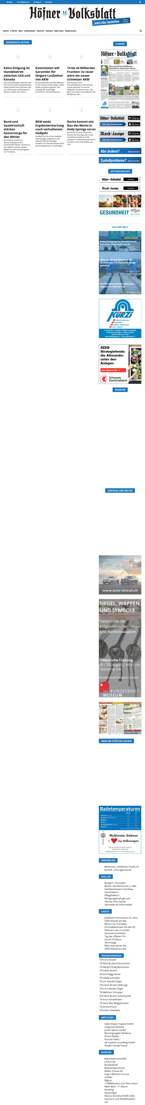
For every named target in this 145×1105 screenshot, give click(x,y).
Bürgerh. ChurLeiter (115, 882)
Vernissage (110, 942)
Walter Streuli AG (114, 1071)
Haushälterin (111, 892)
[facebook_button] (140, 2)
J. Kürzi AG (110, 1061)
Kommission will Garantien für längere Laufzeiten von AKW (49, 73)
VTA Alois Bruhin (108, 970)
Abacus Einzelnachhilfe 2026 (120, 1095)
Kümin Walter (112, 1036)
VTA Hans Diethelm (110, 1010)
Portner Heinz (112, 1039)
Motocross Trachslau (116, 923)
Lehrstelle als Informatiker (118, 904)
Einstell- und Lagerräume (118, 869)
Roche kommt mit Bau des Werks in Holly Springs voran (81, 125)
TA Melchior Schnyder (111, 992)
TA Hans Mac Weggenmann (114, 1003)
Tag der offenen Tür (115, 936)
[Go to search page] (140, 31)
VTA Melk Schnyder (110, 977)
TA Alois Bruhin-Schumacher (115, 963)
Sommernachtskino (115, 933)
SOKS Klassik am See (115, 920)
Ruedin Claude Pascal (116, 1045)
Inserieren (29, 31)
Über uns (58, 31)
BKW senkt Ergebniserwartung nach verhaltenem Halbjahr (49, 127)
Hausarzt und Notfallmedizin (120, 1098)
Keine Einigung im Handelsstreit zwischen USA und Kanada (17, 73)
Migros (108, 1080)
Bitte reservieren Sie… (116, 945)
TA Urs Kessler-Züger (111, 981)
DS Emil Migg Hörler (110, 974)
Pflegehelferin (112, 895)
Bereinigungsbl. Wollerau (118, 1033)
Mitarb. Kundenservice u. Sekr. (121, 886)
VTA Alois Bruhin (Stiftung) (113, 985)
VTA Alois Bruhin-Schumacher (115, 995)
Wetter (10, 2)
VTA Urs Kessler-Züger (111, 988)
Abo (20, 31)
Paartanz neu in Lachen (117, 930)
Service (40, 31)
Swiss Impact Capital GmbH (119, 1023)
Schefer (109, 1077)
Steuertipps (111, 1092)
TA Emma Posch (108, 1006)
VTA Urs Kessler (108, 959)
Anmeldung (70, 31)
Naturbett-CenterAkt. (116, 1058)
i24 (106, 1102)
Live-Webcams (23, 2)
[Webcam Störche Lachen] (120, 789)
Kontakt (48, 2)
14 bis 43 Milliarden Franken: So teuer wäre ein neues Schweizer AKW (81, 73)
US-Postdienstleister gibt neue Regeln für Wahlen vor (117, 285)
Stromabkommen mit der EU (120, 927)
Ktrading (109, 1089)
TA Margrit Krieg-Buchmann (114, 967)
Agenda (49, 31)
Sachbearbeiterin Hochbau (119, 889)
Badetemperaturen (115, 1067)
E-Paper (37, 2)
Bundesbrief (111, 1064)
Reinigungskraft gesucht (117, 898)
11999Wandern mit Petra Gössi (121, 1083)
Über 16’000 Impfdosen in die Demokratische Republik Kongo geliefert (118, 262)
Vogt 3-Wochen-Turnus (117, 1074)
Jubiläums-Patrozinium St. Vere (121, 917)
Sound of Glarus (113, 939)
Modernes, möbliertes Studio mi (122, 866)
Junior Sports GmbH (115, 1030)
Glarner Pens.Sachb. (115, 901)
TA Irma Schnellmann (111, 999)
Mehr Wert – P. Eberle (116, 1086)
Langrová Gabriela (114, 1026)
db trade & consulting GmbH (120, 1042)
